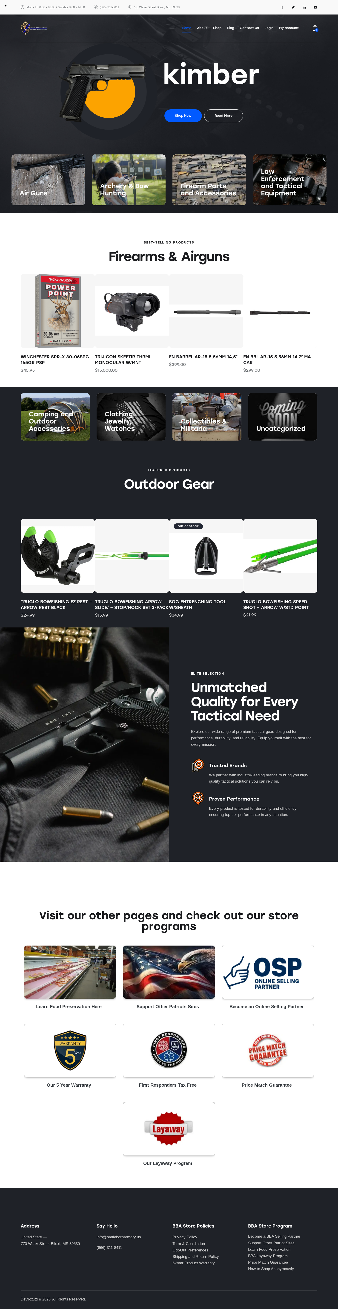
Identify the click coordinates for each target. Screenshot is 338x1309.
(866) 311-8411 (109, 1247)
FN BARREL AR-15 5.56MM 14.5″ (129, 357)
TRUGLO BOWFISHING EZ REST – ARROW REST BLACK (56, 604)
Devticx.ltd (29, 1299)
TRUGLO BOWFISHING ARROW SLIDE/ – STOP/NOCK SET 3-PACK (132, 604)
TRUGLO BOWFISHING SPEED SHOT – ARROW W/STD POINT (276, 604)
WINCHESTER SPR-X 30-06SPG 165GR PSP (277, 359)
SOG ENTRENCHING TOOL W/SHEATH (197, 604)
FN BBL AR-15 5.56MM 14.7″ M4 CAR (202, 359)
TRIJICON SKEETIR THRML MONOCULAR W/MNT (49, 359)
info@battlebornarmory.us (119, 1237)
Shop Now (28, 202)
